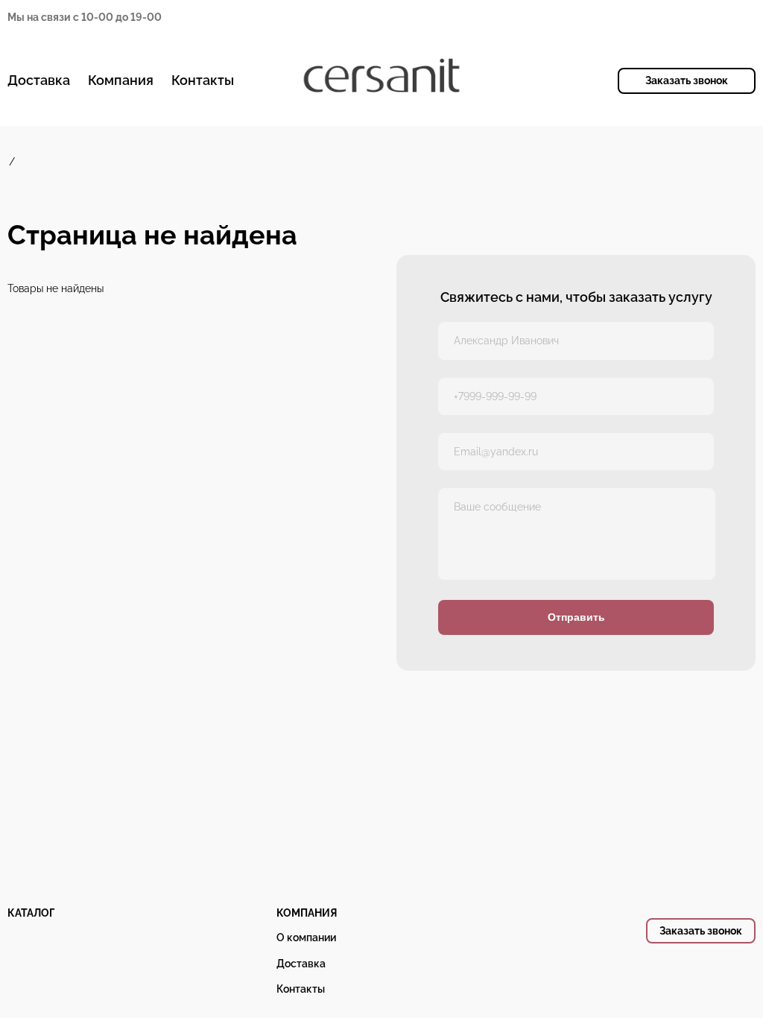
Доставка (38, 80)
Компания (120, 80)
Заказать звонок (686, 80)
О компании (306, 937)
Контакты (202, 80)
